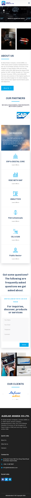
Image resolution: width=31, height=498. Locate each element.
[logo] (7, 3)
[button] (3, 394)
